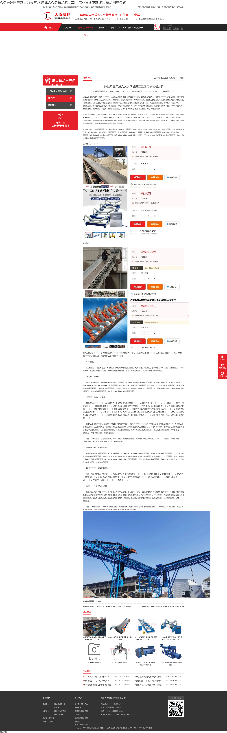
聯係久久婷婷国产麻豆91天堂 (172, 7)
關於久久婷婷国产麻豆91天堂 (149, 7)
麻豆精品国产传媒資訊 (85, 29)
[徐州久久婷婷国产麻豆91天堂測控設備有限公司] (57, 19)
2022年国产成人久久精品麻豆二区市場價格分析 (98, 677)
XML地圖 (148, 728)
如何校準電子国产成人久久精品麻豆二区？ (114, 607)
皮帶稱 (98, 601)
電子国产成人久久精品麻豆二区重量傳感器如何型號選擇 (149, 685)
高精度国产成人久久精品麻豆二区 (98, 115)
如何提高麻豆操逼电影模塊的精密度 (97, 685)
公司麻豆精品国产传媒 (57, 91)
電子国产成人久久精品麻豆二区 (99, 385)
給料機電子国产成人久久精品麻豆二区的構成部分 (98, 681)
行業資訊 (52, 98)
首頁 (155, 78)
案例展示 (102, 28)
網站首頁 (52, 28)
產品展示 (69, 28)
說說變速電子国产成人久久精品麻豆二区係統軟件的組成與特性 (149, 681)
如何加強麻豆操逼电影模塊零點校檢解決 (149, 677)
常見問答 (52, 105)
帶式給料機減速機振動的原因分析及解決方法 (167, 607)
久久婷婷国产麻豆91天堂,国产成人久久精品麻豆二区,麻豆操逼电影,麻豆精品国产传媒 (63, 2)
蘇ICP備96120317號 (137, 728)
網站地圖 (3, 732)
